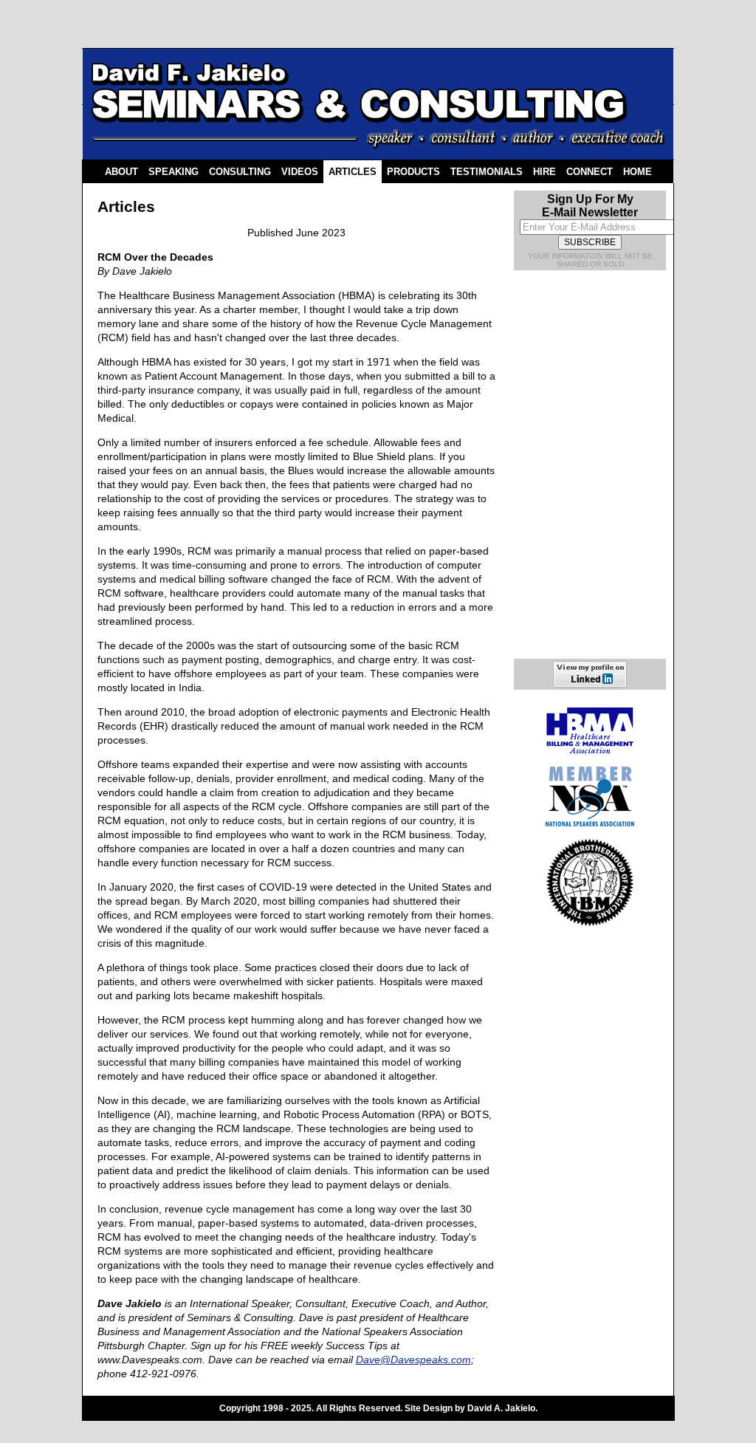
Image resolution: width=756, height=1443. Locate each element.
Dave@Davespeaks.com (413, 1359)
